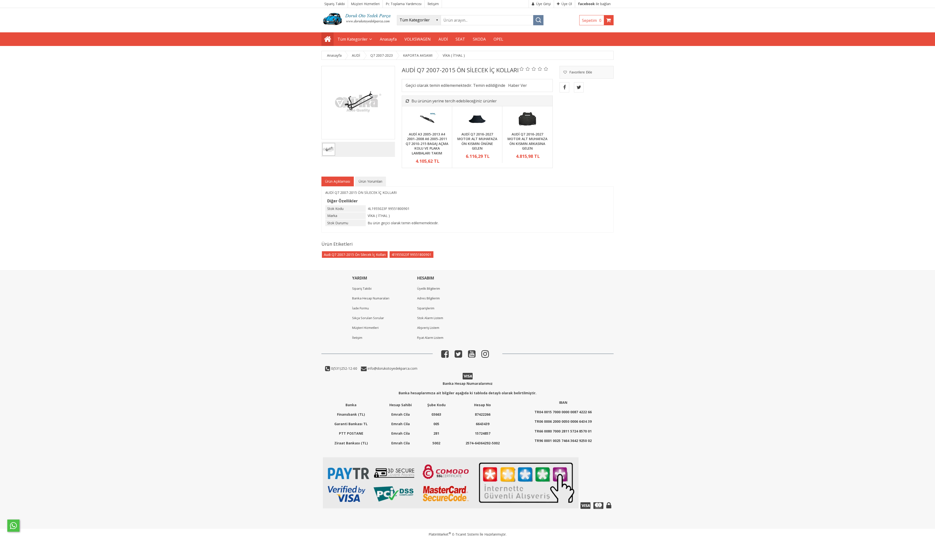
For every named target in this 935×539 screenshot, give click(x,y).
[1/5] (522, 69)
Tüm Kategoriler (352, 39)
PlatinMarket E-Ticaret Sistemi (454, 534)
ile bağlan (594, 3)
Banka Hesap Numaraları (370, 298)
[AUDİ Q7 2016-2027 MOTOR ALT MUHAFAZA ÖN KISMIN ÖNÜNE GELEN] (477, 119)
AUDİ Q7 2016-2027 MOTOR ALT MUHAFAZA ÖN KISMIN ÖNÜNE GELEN (477, 141)
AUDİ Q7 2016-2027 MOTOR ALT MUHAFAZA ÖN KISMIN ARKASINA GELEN (527, 141)
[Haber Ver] (517, 85)
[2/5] (525, 69)
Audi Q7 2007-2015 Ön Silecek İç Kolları (355, 254)
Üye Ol (566, 3)
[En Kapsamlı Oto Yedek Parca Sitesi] (357, 26)
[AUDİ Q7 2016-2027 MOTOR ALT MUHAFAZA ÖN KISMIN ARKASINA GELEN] (527, 119)
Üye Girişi (543, 3)
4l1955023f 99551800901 (411, 254)
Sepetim (591, 20)
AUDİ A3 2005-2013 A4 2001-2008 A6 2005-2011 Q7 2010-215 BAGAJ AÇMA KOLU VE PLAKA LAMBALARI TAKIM (427, 143)
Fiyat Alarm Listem (430, 337)
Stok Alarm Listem (430, 318)
